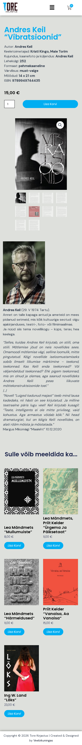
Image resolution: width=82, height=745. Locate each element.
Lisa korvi (50, 104)
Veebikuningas (43, 740)
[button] (52, 7)
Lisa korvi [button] (14, 545)
